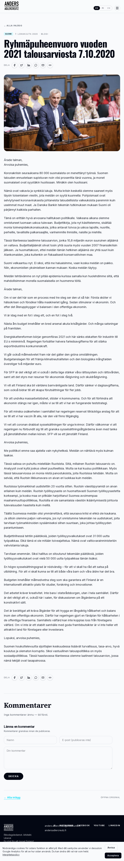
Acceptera (113, 855)
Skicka (13, 776)
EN (108, 8)
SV (96, 8)
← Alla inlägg (13, 25)
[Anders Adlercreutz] (11, 6)
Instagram (66, 825)
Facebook (83, 825)
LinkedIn (114, 825)
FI (103, 8)
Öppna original (110, 797)
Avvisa (111, 847)
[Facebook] (14, 65)
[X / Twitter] (22, 65)
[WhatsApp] (36, 65)
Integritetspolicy (11, 854)
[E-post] (43, 65)
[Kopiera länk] (50, 65)
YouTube (99, 825)
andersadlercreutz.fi (55, 830)
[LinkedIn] (29, 65)
